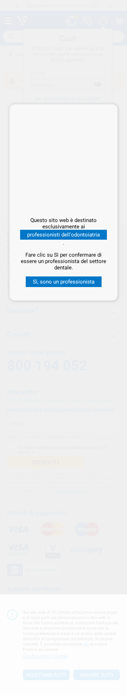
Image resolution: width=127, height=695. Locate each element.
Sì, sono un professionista (64, 282)
